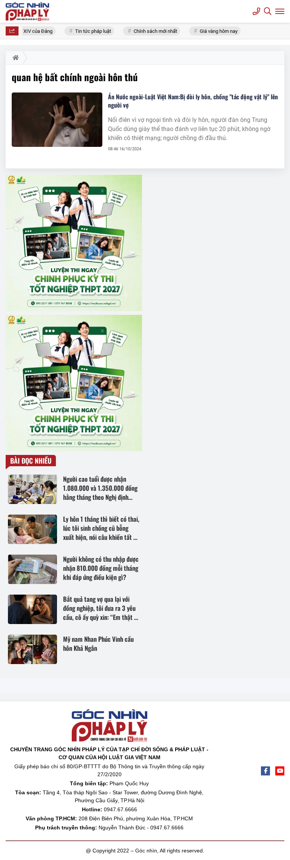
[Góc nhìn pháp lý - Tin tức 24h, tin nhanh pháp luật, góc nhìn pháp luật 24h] (28, 11)
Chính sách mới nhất (152, 31)
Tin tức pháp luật (90, 31)
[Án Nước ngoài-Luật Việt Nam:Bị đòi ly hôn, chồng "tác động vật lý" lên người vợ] (57, 119)
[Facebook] (265, 770)
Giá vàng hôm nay (215, 31)
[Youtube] (279, 770)
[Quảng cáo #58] (74, 383)
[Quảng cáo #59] (74, 243)
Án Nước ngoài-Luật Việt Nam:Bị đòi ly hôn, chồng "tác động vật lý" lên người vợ (193, 100)
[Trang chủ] (14, 58)
